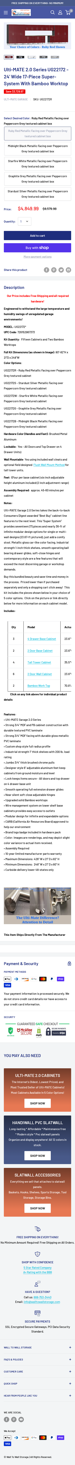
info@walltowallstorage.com (42, 1301)
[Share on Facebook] (46, 270)
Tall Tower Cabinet (39, 662)
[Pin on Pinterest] (54, 270)
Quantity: (10, 221)
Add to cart (37, 235)
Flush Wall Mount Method (49, 464)
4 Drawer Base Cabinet (42, 638)
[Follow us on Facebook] (6, 1419)
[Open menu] (6, 12)
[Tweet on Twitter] (61, 270)
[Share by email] (68, 270)
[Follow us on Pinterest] (14, 1419)
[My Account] (60, 12)
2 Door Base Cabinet (40, 650)
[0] (68, 12)
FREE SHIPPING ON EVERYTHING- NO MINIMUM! (37, 3)
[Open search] (53, 12)
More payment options (38, 256)
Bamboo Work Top (39, 685)
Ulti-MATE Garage (16, 99)
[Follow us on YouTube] (21, 1419)
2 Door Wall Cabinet (40, 674)
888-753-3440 (42, 1297)
